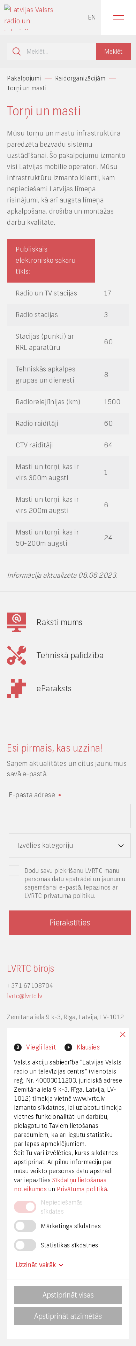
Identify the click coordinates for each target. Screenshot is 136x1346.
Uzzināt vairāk (36, 1265)
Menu (118, 17)
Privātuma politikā (82, 1189)
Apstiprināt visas (68, 1295)
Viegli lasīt (41, 1047)
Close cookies (123, 1034)
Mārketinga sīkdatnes (71, 1226)
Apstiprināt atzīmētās (68, 1316)
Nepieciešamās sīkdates (62, 1207)
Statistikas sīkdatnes (69, 1245)
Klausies (88, 1047)
